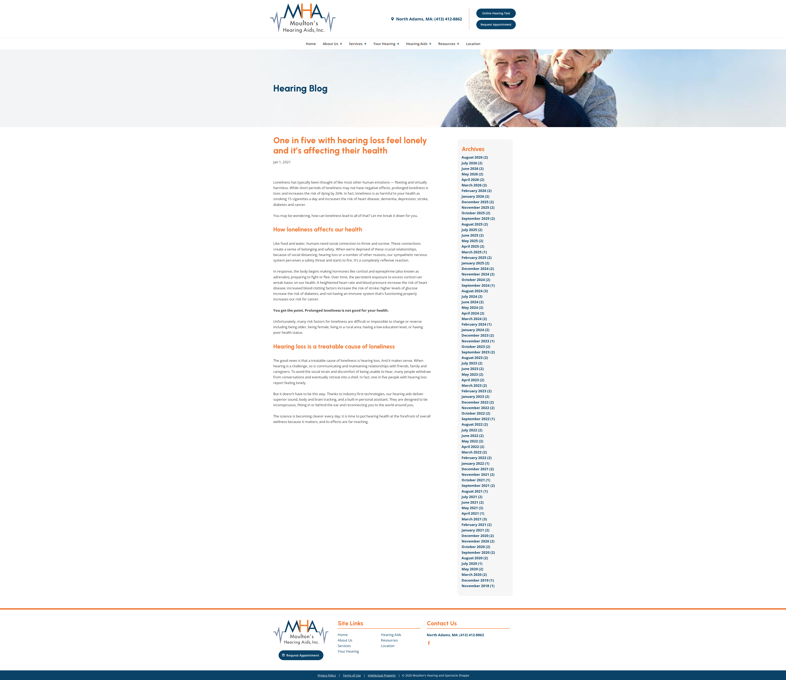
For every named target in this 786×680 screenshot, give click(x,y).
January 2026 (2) (475, 196)
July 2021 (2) (472, 496)
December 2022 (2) (478, 402)
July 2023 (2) (472, 363)
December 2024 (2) (478, 268)
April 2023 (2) (473, 380)
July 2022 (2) (472, 430)
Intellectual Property (382, 675)
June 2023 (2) (473, 368)
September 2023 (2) (478, 352)
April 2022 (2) (473, 446)
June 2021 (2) (473, 502)
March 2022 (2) (474, 452)
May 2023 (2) (472, 374)
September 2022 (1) (478, 418)
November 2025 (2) (478, 207)
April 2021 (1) (473, 513)
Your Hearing (384, 43)
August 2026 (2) (475, 157)
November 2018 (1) (478, 585)
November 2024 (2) (478, 274)
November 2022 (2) (478, 407)
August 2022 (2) (475, 424)
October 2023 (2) (476, 346)
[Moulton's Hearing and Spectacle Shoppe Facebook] (429, 643)
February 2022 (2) (477, 457)
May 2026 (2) (472, 174)
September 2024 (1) (478, 285)
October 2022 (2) (476, 413)
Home (311, 43)
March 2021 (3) (474, 519)
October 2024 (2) (476, 279)
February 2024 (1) (477, 324)
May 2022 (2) (472, 441)
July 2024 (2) (472, 296)
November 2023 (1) (478, 341)
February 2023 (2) (477, 391)
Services (356, 43)
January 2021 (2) (475, 530)
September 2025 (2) (478, 218)
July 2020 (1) (472, 563)
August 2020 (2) (475, 558)
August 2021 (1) (475, 491)
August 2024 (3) (475, 291)
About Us (331, 43)
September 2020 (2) (478, 552)
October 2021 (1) (476, 480)
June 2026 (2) (473, 168)
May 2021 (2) (472, 507)
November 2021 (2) (478, 474)
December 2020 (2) (478, 535)
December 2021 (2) (478, 469)
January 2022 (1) (475, 463)
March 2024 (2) (474, 318)
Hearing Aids (417, 43)
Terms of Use (352, 675)
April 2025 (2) (473, 246)
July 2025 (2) (472, 229)
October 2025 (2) (476, 213)
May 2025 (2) (472, 240)
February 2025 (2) (477, 257)
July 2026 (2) (472, 163)
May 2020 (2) (472, 569)
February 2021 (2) (477, 524)
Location (473, 43)
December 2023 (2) (478, 335)
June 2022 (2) (473, 435)
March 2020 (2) (474, 574)
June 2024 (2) (473, 302)
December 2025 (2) (478, 202)
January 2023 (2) (475, 396)
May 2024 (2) (472, 307)
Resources (447, 43)
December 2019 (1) (478, 580)
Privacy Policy (327, 675)
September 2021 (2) (478, 485)
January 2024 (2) (475, 329)
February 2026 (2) (477, 190)
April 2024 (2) (473, 313)
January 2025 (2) (475, 263)
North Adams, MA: (414, 19)
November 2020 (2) (478, 541)
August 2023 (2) (475, 357)
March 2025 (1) (474, 252)
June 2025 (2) (473, 235)
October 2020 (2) (476, 546)
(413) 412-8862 (448, 19)
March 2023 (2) (474, 385)
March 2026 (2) (474, 185)
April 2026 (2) (473, 179)
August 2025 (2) (475, 224)
